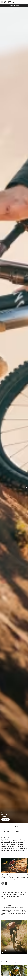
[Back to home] (9, 2)
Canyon (2, 812)
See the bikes (5, 819)
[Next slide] (6, 883)
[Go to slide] (13, 883)
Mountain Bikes (9, 812)
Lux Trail (20, 812)
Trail (16, 812)
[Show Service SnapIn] (26, 488)
